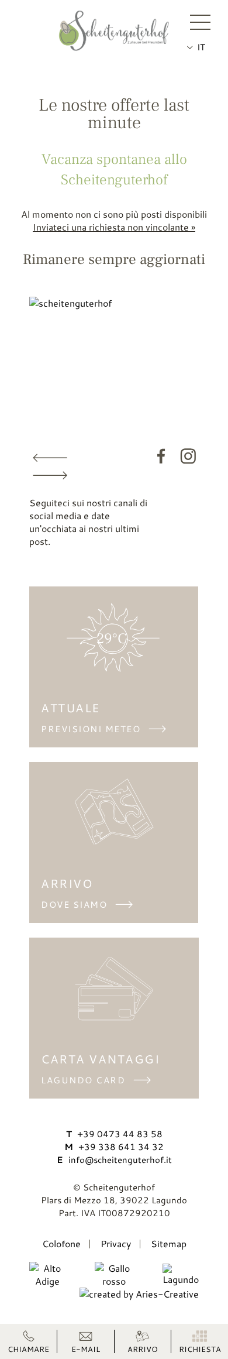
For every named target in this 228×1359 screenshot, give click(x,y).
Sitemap (168, 1243)
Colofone (61, 1243)
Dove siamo (74, 904)
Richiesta (200, 1348)
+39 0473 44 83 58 (114, 1134)
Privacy (116, 1243)
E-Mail (85, 1348)
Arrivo (142, 1348)
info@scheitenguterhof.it (114, 1160)
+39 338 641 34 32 (114, 1147)
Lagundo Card (83, 1080)
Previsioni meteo (90, 729)
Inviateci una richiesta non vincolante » (114, 227)
